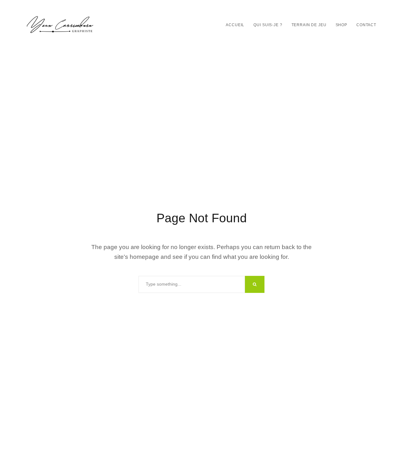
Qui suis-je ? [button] (267, 25)
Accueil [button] (235, 25)
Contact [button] (366, 25)
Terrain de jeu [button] (309, 25)
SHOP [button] (341, 25)
